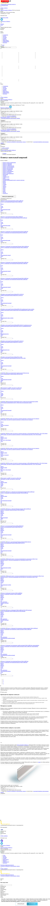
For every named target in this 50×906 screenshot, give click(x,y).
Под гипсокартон (6, 68)
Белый (21, 52)
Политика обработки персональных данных (10, 901)
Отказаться (20, 903)
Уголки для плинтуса (23, 64)
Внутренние (22, 67)
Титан (21, 59)
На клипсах (5, 69)
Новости (5, 39)
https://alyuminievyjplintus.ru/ (23, 744)
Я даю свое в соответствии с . (10, 130)
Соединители (39, 67)
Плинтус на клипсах (7, 172)
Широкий (5, 76)
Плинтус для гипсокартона (8, 166)
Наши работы (6, 40)
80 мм (4, 55)
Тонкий (4, 175)
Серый (21, 61)
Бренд (18, 78)
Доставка (5, 37)
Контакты (5, 42)
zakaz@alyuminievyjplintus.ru (6, 10)
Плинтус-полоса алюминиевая (9, 162)
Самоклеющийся (6, 70)
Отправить (3, 120)
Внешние (21, 68)
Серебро (21, 56)
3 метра (4, 58)
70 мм (4, 54)
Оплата (4, 35)
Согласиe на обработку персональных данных (10, 866)
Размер (2, 50)
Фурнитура (37, 64)
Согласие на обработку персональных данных (30, 901)
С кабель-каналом (6, 71)
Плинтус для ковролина (8, 169)
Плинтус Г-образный (7, 170)
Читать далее (4, 692)
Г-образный (38, 52)
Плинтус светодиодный (8, 168)
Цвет (18, 50)
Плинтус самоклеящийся (8, 171)
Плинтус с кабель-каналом (8, 165)
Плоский (37, 54)
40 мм (4, 52)
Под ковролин (5, 74)
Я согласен (32, 903)
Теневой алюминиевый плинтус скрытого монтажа (13, 180)
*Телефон (2, 113)
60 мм (4, 53)
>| (3, 683)
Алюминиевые (22, 66)
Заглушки (38, 68)
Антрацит (21, 62)
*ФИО (1, 112)
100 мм (4, 56)
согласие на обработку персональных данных (8, 116)
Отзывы (4, 38)
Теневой (4, 79)
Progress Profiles (23, 80)
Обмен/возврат (6, 41)
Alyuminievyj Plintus (23, 79)
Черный (21, 55)
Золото (21, 54)
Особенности (4, 64)
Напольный (5, 66)
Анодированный (6, 67)
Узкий (4, 177)
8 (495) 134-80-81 (4, 7)
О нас (4, 855)
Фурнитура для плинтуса (41, 66)
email (39, 762)
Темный (21, 58)
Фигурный (38, 58)
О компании (5, 34)
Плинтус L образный (7, 164)
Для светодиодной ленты (8, 72)
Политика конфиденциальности (7, 865)
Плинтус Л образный (7, 163)
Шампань (21, 60)
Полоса (37, 56)
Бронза (21, 53)
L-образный (38, 53)
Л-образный (38, 55)
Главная (4, 153)
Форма (36, 50)
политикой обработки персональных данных (10, 118)
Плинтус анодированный (8, 173)
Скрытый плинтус (5, 78)
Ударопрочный (6, 176)
